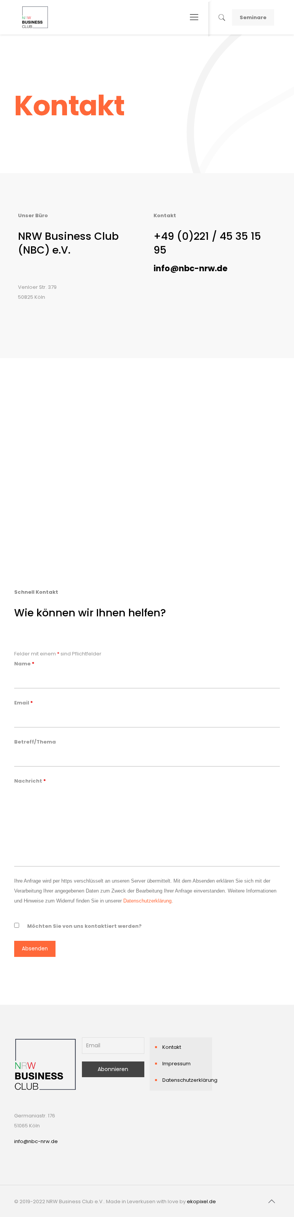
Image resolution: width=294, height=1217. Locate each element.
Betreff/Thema (35, 741)
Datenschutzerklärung (147, 901)
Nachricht (30, 781)
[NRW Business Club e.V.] (35, 17)
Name (24, 663)
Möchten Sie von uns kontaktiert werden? (84, 926)
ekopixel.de (201, 1201)
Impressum (176, 1063)
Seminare (253, 17)
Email (23, 702)
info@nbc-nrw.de (36, 1141)
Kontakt (171, 1047)
